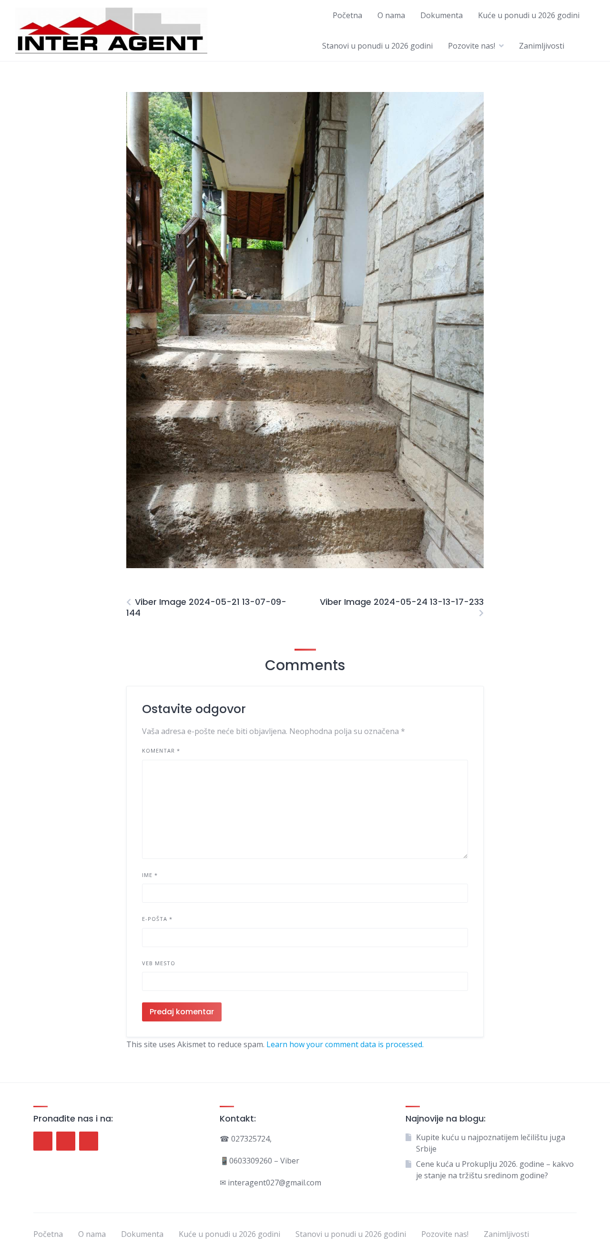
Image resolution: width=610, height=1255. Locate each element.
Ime (150, 874)
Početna (347, 15)
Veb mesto (158, 963)
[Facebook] (42, 1141)
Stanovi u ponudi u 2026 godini (377, 46)
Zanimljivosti (541, 46)
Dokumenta (441, 15)
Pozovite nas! (471, 46)
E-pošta (157, 918)
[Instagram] (88, 1141)
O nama (391, 15)
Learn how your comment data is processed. (345, 1044)
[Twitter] (65, 1141)
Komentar (161, 750)
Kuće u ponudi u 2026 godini (529, 15)
